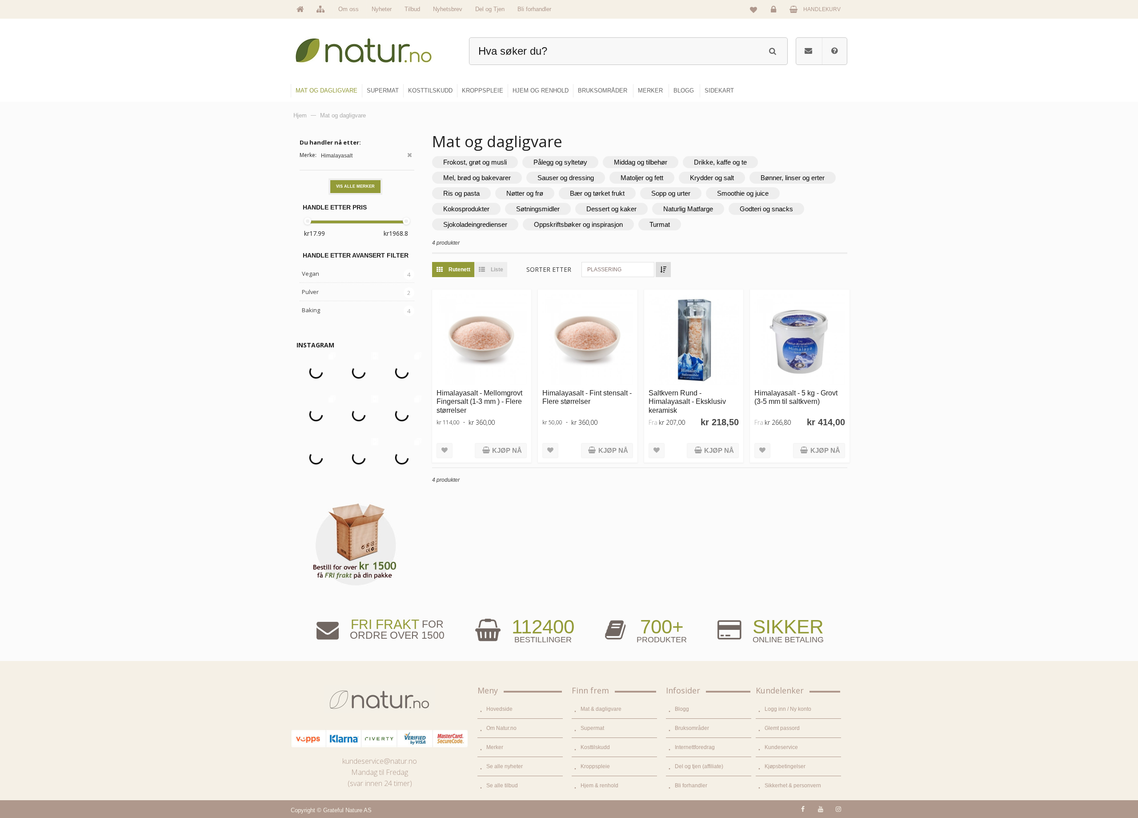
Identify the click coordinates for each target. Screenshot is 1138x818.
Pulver (310, 292)
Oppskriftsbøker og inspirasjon (578, 224)
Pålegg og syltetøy (560, 162)
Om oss (348, 9)
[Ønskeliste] (753, 9)
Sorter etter (548, 269)
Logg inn (775, 16)
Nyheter (382, 9)
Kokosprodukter (466, 209)
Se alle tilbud (502, 785)
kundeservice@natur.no (379, 761)
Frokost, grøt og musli (475, 162)
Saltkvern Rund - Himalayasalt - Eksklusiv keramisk (687, 401)
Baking (311, 310)
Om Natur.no (501, 728)
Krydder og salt (712, 177)
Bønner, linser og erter (793, 177)
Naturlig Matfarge (688, 209)
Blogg (682, 709)
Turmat (659, 224)
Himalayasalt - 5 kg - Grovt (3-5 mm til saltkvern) (795, 397)
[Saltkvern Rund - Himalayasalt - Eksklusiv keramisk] (694, 339)
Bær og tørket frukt (597, 193)
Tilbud (412, 9)
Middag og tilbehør (640, 162)
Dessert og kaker (611, 209)
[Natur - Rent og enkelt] (372, 47)
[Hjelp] (834, 51)
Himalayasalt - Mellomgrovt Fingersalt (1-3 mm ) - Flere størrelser (479, 401)
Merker (494, 747)
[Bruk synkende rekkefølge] (663, 269)
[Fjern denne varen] (409, 156)
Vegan (310, 274)
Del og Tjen (490, 9)
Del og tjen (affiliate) (699, 766)
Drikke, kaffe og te (720, 162)
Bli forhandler (534, 9)
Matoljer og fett (642, 177)
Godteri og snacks (766, 209)
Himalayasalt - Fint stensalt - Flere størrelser (587, 397)
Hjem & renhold (599, 785)
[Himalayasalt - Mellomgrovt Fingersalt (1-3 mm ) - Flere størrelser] (482, 339)
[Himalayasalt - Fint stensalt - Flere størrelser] (587, 339)
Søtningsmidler (538, 209)
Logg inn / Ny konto (788, 709)
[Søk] (772, 50)
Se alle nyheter (504, 766)
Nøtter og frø (524, 193)
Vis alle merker (355, 186)
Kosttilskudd (595, 747)
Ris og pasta (461, 193)
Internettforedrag (695, 747)
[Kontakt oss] (808, 51)
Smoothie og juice (743, 193)
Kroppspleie (595, 766)
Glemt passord (782, 728)
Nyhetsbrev (447, 9)
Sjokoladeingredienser (475, 224)
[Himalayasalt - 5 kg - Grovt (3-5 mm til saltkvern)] (799, 339)
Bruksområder (692, 728)
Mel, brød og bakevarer (477, 177)
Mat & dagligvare (601, 709)
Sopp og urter (670, 193)
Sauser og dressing (565, 177)
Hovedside (499, 709)
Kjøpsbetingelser (785, 766)
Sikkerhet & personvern (793, 785)
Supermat (592, 728)
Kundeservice (781, 747)
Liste (496, 269)
